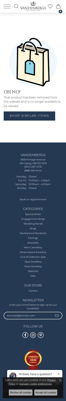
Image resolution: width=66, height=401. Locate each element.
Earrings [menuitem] (33, 238)
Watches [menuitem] (33, 271)
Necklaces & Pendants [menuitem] (33, 233)
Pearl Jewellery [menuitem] (33, 266)
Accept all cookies (45, 392)
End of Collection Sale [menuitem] (33, 257)
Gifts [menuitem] (33, 276)
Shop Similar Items (29, 116)
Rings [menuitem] (33, 228)
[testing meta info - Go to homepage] (33, 6)
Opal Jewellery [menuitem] (33, 262)
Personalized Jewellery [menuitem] (33, 252)
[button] (16, 6)
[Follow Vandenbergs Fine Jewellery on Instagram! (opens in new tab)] (33, 335)
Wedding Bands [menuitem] (33, 224)
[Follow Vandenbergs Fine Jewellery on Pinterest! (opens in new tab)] (41, 335)
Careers (33, 291)
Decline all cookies (20, 392)
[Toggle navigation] (7, 6)
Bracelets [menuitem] (32, 243)
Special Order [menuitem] (33, 214)
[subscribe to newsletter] (57, 315)
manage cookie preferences (35, 383)
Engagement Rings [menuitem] (33, 219)
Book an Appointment (33, 199)
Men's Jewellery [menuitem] (33, 247)
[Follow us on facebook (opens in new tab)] (25, 335)
